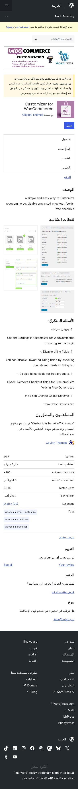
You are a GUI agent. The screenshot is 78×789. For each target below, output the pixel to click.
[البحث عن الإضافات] (36, 39)
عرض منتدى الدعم (63, 592)
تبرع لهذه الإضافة (64, 619)
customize (30, 512)
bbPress (68, 716)
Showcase (30, 641)
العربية (62, 739)
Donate (30, 685)
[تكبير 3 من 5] (69, 295)
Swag (31, 692)
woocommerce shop (16, 526)
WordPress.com (62, 703)
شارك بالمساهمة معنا (24, 672)
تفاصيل (66, 139)
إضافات (32, 654)
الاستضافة (68, 654)
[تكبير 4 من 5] (32, 230)
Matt (69, 710)
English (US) (11, 503)
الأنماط (33, 661)
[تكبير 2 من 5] (69, 275)
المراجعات (64, 149)
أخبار (71, 648)
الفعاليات (31, 679)
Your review (66, 564)
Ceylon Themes (32, 115)
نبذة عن (69, 641)
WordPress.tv (63, 692)
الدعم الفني (67, 679)
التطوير (66, 167)
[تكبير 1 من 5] (69, 230)
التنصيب (66, 158)
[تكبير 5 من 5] (32, 263)
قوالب (33, 648)
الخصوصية (68, 661)
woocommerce (13, 512)
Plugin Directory (64, 16)
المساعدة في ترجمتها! (17, 26)
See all (8, 564)
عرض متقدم (66, 537)
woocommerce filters (16, 519)
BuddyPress (66, 723)
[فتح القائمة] (6, 5)
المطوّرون (68, 685)
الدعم (67, 177)
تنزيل (69, 125)
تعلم (71, 672)
